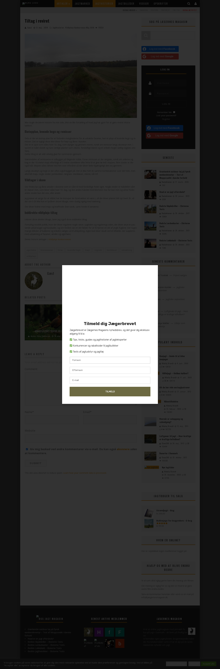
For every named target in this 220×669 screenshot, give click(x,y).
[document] (110, 334)
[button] (154, 269)
